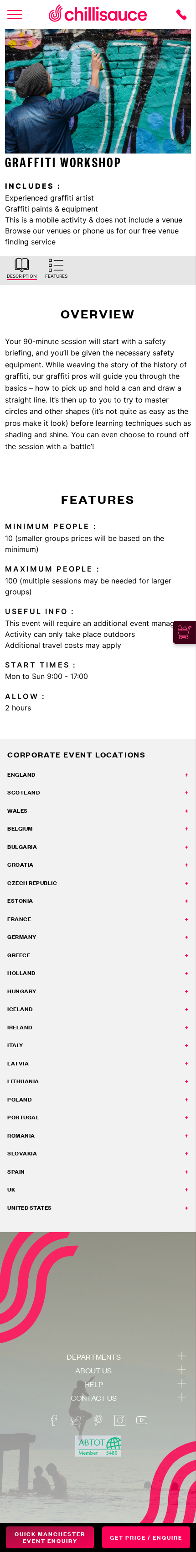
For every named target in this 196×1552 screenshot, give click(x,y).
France (19, 919)
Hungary (21, 991)
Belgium (20, 828)
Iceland (20, 1009)
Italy (15, 1045)
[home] (98, 14)
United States (29, 1207)
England (21, 774)
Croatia (20, 864)
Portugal (23, 1117)
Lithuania (23, 1081)
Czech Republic (32, 882)
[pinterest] (98, 1420)
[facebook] (54, 1420)
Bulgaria (22, 846)
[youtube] (142, 1420)
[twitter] (76, 1420)
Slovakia (22, 1153)
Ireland (19, 1027)
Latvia (18, 1063)
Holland (21, 972)
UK (11, 1189)
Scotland (23, 792)
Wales (17, 810)
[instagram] (120, 1420)
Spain (16, 1171)
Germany (21, 936)
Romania (21, 1135)
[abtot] (98, 1446)
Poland (19, 1099)
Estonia (20, 900)
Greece (18, 955)
